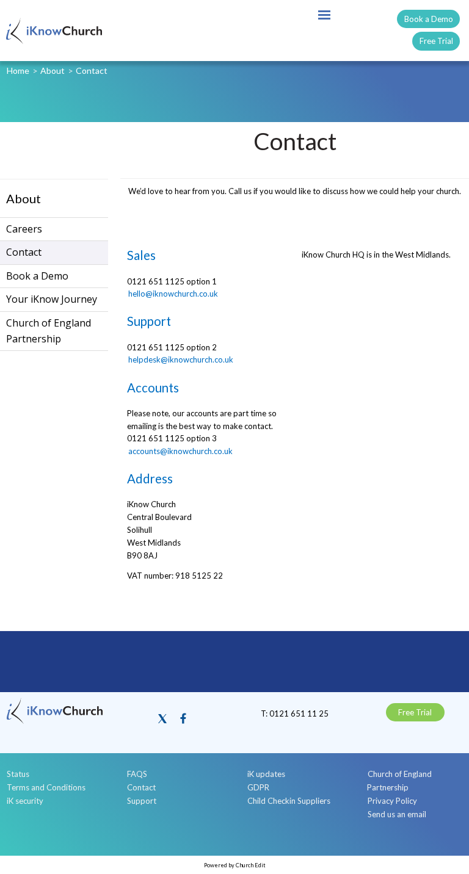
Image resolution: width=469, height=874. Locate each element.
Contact (91, 70)
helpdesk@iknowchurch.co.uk (180, 360)
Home (18, 70)
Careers (24, 229)
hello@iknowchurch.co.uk (173, 294)
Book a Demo (428, 19)
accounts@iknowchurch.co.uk (180, 451)
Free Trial (436, 41)
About (52, 70)
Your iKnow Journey (51, 299)
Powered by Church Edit (235, 865)
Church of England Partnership (48, 330)
